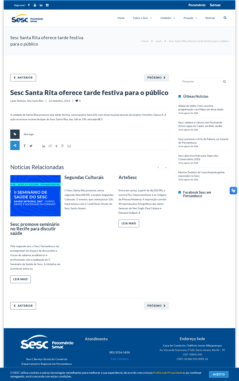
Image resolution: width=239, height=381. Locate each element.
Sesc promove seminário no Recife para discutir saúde (34, 228)
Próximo (154, 77)
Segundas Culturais (84, 177)
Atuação (188, 17)
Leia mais (20, 279)
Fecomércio (197, 5)
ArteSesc (128, 177)
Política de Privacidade (168, 372)
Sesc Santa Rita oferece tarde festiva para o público (89, 92)
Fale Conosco (119, 358)
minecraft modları (179, 57)
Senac (215, 5)
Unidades (165, 17)
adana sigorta (197, 57)
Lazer (159, 41)
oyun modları (213, 57)
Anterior (25, 77)
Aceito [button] (219, 374)
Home (121, 17)
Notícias (210, 17)
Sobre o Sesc (140, 17)
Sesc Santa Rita (35, 100)
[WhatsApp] (37, 146)
